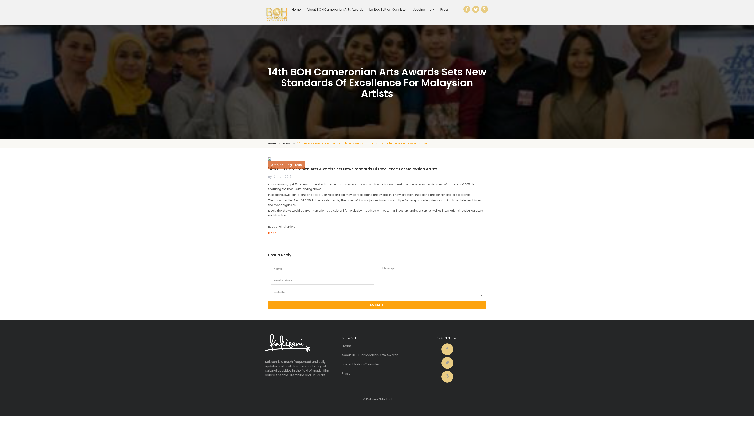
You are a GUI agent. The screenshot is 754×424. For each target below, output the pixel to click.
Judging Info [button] (422, 9)
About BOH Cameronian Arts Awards (335, 9)
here (272, 233)
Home (296, 9)
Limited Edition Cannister (388, 9)
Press (444, 9)
